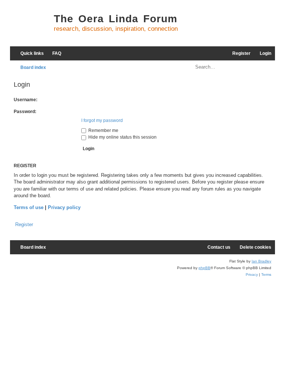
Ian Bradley (261, 261)
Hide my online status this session (122, 137)
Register (24, 224)
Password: (25, 111)
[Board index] (30, 25)
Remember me (102, 130)
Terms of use (28, 207)
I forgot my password (102, 120)
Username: (25, 99)
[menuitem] (53, 54)
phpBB (204, 268)
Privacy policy (64, 207)
